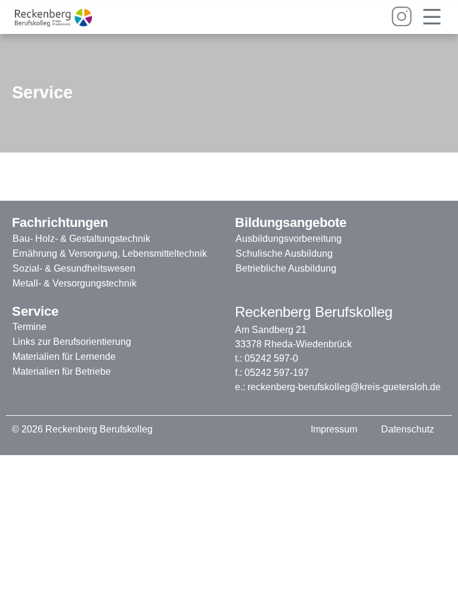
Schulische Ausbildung (284, 253)
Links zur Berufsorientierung (72, 342)
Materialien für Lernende (64, 356)
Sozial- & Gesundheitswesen (74, 268)
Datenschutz (407, 429)
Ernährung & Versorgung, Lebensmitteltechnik (110, 253)
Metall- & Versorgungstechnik (75, 283)
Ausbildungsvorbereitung (289, 239)
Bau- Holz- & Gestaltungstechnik (81, 239)
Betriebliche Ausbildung (286, 268)
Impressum (334, 429)
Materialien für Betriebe (62, 371)
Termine (30, 327)
